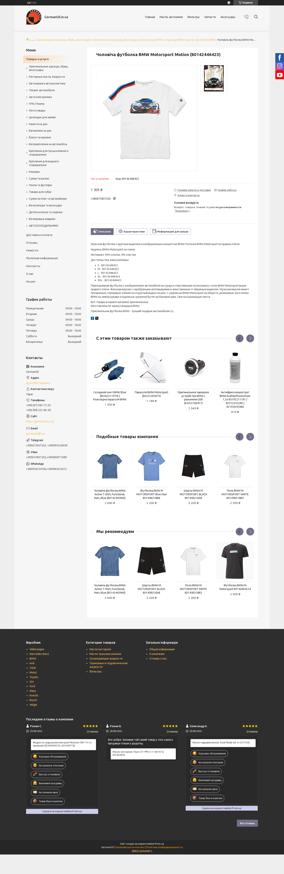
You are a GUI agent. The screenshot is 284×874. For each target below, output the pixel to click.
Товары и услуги (37, 59)
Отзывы (31, 242)
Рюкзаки (34, 171)
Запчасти (210, 17)
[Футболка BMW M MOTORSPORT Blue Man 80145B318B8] (152, 466)
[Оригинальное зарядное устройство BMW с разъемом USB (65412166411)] (193, 368)
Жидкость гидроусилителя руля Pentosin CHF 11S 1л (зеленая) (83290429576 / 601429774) (62, 744)
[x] (96, 318)
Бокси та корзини (40, 137)
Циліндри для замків (42, 117)
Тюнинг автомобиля (42, 90)
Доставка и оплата (39, 235)
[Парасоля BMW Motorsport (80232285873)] (152, 368)
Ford (32, 686)
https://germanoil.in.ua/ (40, 421)
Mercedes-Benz (39, 653)
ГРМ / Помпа (36, 103)
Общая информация (162, 649)
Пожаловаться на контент (130, 847)
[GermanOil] (34, 17)
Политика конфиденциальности (164, 847)
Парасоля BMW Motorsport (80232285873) (151, 394)
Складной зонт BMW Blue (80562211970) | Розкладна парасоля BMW (109, 396)
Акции (30, 281)
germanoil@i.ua (35, 433)
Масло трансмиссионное (105, 653)
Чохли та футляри (40, 185)
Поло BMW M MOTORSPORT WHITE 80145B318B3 (235, 494)
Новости (32, 250)
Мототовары (37, 110)
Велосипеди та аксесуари (45, 205)
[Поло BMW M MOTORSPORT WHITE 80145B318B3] (235, 466)
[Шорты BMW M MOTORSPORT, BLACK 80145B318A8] (193, 466)
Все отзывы (247, 823)
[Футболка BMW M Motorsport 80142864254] (235, 561)
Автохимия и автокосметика (47, 83)
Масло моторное (100, 649)
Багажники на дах (40, 130)
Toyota (34, 677)
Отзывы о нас (158, 658)
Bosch (33, 700)
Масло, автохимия (171, 17)
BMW (33, 658)
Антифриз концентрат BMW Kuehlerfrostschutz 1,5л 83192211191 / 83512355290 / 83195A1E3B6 (235, 399)
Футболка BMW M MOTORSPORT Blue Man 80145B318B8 (151, 494)
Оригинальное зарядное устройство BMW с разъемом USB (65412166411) (193, 398)
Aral (32, 663)
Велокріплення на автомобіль (48, 144)
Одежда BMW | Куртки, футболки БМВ (190, 39)
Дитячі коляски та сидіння (45, 212)
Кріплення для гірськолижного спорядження (48, 152)
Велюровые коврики (42, 218)
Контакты (33, 266)
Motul (33, 672)
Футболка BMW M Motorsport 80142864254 (235, 587)
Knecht (34, 695)
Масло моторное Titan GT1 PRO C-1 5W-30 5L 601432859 (138, 753)
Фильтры (193, 17)
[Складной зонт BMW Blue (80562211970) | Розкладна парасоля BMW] (110, 368)
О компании (156, 653)
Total (33, 667)
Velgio (33, 704)
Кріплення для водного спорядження (44, 163)
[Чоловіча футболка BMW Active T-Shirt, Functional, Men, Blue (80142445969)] (110, 466)
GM (32, 681)
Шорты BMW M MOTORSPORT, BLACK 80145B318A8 (193, 494)
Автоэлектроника (40, 97)
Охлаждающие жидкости (105, 658)
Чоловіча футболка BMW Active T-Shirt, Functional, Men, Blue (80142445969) (110, 494)
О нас (29, 273)
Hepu (33, 690)
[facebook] (92, 318)
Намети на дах (38, 124)
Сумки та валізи (39, 178)
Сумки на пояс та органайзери (48, 198)
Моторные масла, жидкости (47, 76)
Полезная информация (42, 258)
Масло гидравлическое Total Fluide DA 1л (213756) (221, 742)
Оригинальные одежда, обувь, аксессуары (63, 39)
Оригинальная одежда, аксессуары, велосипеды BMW (128, 39)
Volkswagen (37, 649)
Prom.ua (159, 844)
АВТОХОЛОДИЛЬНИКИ (43, 225)
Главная (150, 17)
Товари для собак (40, 191)
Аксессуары (227, 17)
